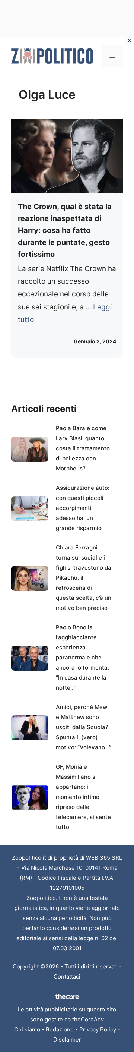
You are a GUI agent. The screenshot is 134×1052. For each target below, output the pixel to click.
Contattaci (67, 976)
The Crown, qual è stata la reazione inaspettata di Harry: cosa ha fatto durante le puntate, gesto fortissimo (65, 230)
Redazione (60, 1029)
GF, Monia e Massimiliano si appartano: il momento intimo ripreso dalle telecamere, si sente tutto (83, 797)
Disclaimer (67, 1039)
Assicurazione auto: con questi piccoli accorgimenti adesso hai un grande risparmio (82, 508)
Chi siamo (27, 1029)
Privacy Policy (97, 1029)
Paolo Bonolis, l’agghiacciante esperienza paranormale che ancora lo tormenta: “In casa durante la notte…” (82, 657)
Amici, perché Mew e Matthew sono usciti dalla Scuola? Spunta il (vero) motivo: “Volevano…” (83, 727)
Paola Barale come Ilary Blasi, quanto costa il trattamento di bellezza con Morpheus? (83, 448)
